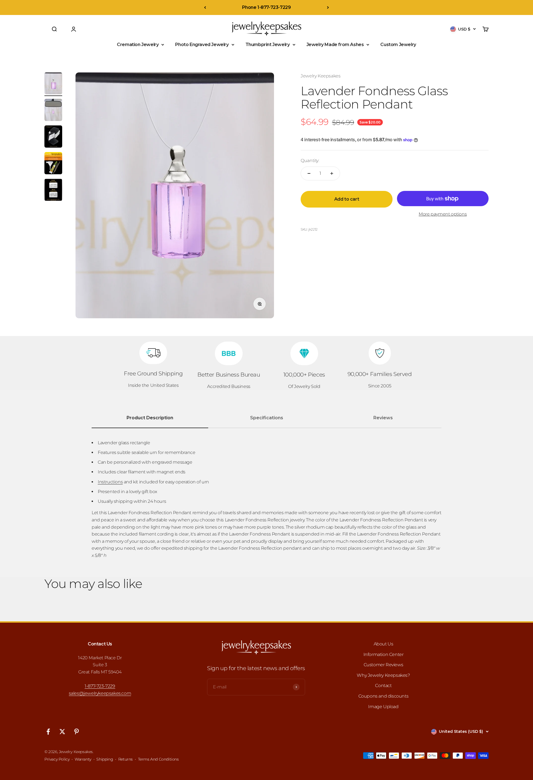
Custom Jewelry (398, 44)
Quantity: (310, 160)
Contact (383, 685)
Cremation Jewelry (138, 44)
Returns (125, 759)
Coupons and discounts (383, 696)
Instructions (110, 481)
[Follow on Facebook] (48, 731)
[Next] (328, 7)
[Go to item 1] (53, 84)
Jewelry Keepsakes (320, 76)
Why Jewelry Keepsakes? (383, 675)
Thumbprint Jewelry (267, 44)
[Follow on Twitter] (62, 731)
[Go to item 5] (53, 191)
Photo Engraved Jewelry (201, 44)
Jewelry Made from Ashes (335, 44)
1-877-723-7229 (100, 686)
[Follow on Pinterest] (76, 731)
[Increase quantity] (332, 173)
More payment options (443, 214)
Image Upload (383, 706)
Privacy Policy (56, 759)
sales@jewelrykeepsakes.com (100, 693)
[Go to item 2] (53, 111)
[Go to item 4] (53, 164)
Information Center (383, 654)
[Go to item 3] (53, 137)
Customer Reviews (383, 664)
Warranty (83, 759)
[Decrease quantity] (309, 173)
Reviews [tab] (383, 417)
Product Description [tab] (150, 417)
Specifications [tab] (266, 417)
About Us (383, 644)
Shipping (104, 759)
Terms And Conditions (158, 759)
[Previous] (205, 7)
